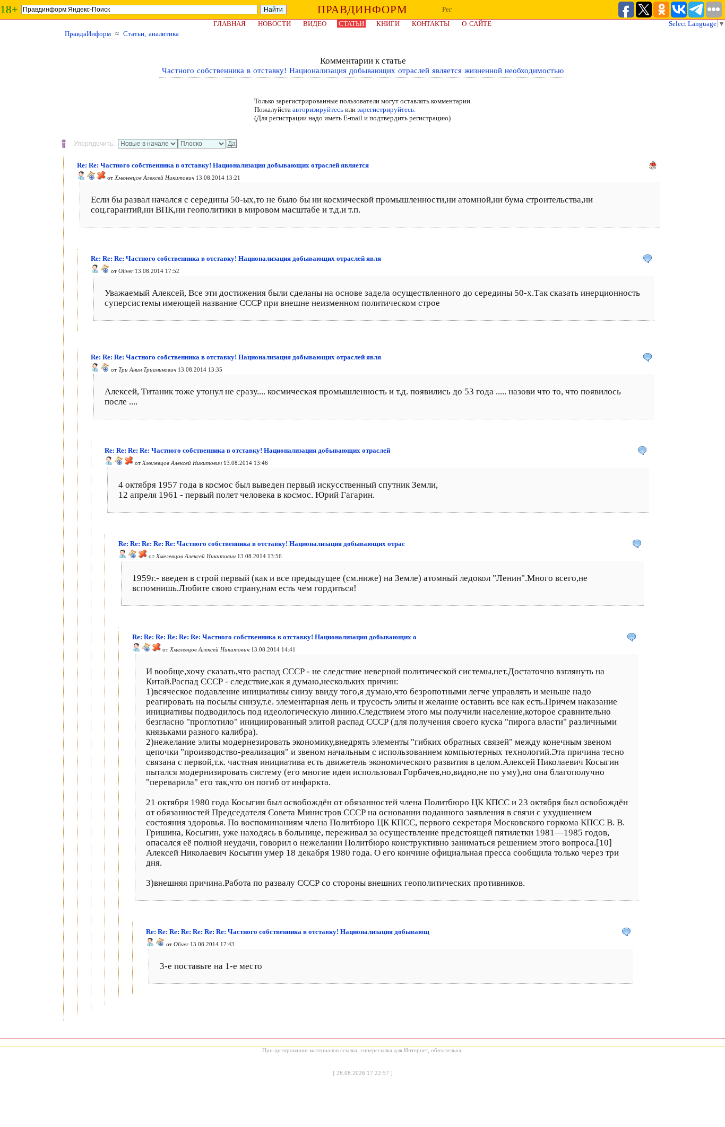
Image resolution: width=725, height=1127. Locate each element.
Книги (388, 24)
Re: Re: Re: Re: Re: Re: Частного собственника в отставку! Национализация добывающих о (274, 637)
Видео (314, 24)
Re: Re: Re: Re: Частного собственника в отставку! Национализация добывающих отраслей (247, 450)
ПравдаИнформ (88, 34)
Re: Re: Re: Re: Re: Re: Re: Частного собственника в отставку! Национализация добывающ (287, 932)
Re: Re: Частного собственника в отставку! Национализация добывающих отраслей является (223, 165)
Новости (274, 24)
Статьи (351, 24)
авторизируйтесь (317, 109)
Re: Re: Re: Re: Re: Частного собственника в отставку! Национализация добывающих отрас (261, 544)
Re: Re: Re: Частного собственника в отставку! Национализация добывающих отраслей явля (236, 258)
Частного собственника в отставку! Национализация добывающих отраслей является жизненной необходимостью (363, 70)
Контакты (431, 24)
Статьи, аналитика (151, 34)
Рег (447, 9)
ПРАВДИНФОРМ (362, 9)
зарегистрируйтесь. (386, 109)
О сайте (476, 24)
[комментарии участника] (91, 177)
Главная (229, 24)
